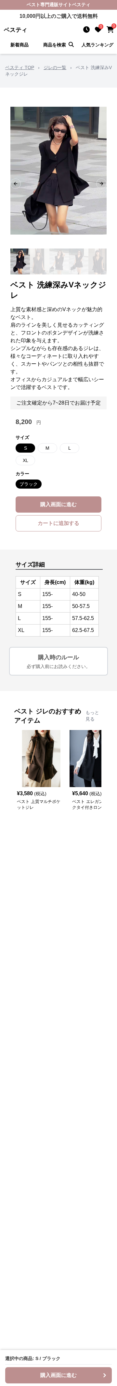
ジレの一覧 (55, 67)
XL (25, 460)
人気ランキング (97, 44)
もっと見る (92, 716)
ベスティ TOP (19, 67)
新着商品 (19, 44)
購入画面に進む (58, 504)
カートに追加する (58, 523)
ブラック (29, 484)
